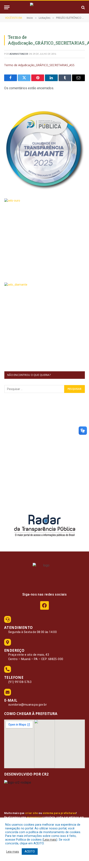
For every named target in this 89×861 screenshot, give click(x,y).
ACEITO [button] (30, 851)
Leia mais (49, 839)
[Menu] (7, 7)
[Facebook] (44, 605)
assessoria (34, 817)
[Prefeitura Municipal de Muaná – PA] (44, 7)
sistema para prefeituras (59, 813)
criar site (31, 813)
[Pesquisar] (83, 7)
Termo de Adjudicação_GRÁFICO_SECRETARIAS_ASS (39, 65)
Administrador (19, 54)
